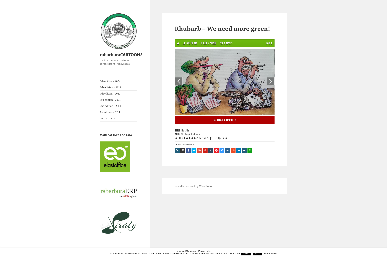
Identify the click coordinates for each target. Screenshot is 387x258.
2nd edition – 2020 (110, 106)
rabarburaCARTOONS (121, 54)
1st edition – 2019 (110, 112)
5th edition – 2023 (110, 87)
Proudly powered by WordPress (193, 186)
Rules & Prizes (208, 43)
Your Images (226, 43)
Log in (269, 43)
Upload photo (190, 43)
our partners (107, 118)
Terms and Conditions (186, 251)
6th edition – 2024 (110, 81)
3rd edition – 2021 (110, 99)
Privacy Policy (204, 251)
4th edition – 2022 (110, 93)
